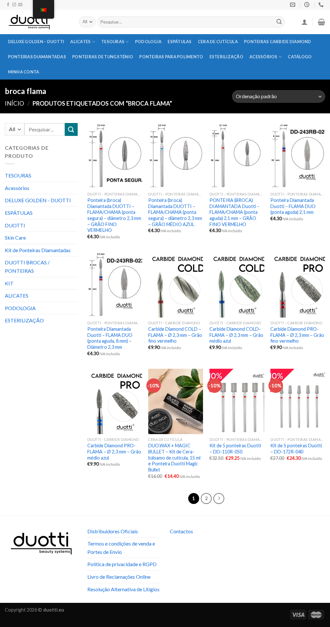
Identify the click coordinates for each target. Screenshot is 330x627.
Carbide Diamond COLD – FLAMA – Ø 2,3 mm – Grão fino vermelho (175, 335)
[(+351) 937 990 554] (321, 4)
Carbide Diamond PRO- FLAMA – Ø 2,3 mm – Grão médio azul (114, 451)
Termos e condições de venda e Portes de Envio (121, 547)
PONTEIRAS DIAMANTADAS (37, 56)
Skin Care (15, 237)
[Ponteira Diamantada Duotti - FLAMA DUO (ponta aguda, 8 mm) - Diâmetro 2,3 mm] (114, 285)
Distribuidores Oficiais (112, 531)
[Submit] (279, 21)
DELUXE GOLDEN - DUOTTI (38, 200)
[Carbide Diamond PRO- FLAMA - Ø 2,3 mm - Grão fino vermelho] (297, 285)
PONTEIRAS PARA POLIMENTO (171, 56)
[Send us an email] (20, 5)
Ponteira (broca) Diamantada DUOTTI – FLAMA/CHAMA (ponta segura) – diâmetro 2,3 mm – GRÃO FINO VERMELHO (114, 215)
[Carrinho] (321, 22)
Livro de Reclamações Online (118, 577)
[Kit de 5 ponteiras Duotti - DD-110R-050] (236, 401)
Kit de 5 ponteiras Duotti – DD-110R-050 (235, 448)
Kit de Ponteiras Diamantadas (38, 250)
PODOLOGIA (148, 41)
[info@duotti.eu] (293, 4)
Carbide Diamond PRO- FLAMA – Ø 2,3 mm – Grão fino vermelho (297, 335)
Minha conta (23, 71)
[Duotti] (37, 22)
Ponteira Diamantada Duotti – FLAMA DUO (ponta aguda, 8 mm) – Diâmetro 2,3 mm (109, 338)
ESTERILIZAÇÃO (226, 56)
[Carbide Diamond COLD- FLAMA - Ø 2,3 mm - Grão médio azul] (236, 285)
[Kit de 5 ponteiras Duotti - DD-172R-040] (297, 401)
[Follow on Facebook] (8, 5)
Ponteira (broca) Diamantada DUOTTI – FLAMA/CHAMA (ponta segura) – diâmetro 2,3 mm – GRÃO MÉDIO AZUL (175, 212)
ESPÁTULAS (179, 41)
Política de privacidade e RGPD (122, 564)
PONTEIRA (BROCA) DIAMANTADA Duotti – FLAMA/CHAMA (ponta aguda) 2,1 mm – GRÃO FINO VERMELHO (234, 212)
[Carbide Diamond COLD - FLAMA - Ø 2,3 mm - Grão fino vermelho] (175, 285)
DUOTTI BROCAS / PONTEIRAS (27, 266)
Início (14, 103)
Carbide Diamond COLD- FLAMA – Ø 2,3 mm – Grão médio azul (236, 335)
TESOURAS (112, 41)
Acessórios (263, 56)
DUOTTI (15, 225)
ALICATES (80, 41)
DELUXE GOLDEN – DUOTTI (36, 41)
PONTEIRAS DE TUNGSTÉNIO (102, 56)
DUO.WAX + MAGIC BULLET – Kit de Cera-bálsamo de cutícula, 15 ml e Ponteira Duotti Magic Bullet (174, 457)
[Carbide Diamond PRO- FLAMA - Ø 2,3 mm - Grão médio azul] (114, 401)
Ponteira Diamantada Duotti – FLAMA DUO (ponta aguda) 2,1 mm (292, 206)
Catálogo (300, 56)
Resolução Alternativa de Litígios (123, 589)
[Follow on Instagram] (14, 5)
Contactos (181, 531)
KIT (9, 283)
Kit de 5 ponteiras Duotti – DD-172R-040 (296, 448)
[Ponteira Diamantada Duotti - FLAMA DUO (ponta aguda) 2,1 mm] (297, 156)
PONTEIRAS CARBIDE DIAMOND (277, 41)
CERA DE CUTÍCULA (218, 41)
